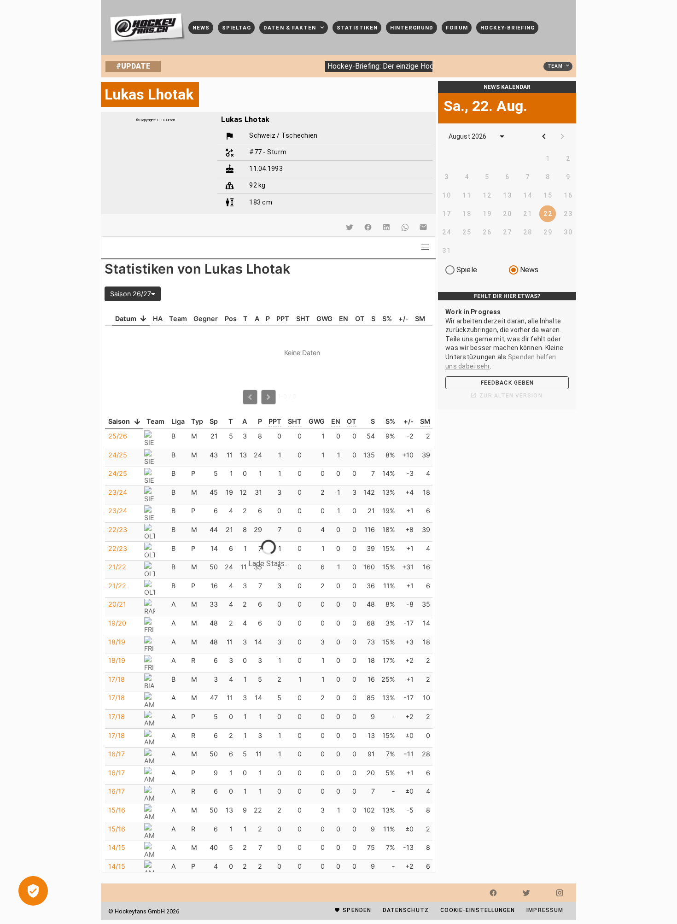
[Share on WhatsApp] (405, 227)
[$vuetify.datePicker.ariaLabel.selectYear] (502, 136)
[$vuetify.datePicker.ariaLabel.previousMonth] (544, 136)
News (529, 269)
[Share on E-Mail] (423, 227)
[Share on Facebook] (368, 227)
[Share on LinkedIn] (386, 227)
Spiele (466, 269)
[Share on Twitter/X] (349, 227)
